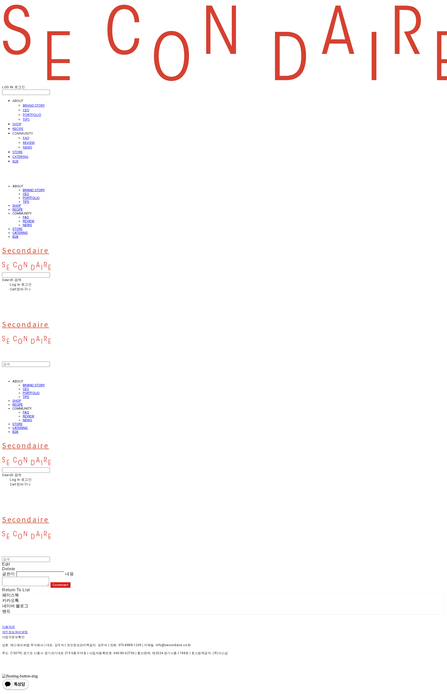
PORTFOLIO (32, 114)
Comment (61, 585)
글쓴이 (8, 574)
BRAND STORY (34, 105)
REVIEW (29, 142)
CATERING (20, 156)
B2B (15, 161)
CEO (26, 110)
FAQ (26, 138)
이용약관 (8, 627)
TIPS (26, 119)
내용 (69, 574)
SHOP (16, 124)
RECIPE (17, 128)
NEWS (27, 147)
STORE (17, 152)
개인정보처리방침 (15, 632)
